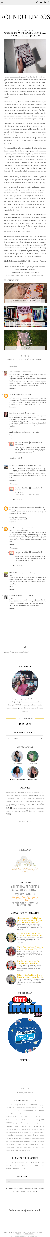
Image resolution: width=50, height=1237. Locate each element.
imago (29, 1126)
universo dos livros (32, 1147)
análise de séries (25, 792)
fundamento (25, 1120)
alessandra (20, 1163)
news (22, 801)
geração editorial (19, 1123)
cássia (15, 1166)
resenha (39, 359)
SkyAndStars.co (33, 1236)
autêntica (13, 1108)
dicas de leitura (11, 795)
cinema (37, 792)
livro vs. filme (20, 798)
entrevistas (24, 795)
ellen (23, 1166)
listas (10, 798)
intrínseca (29, 359)
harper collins (20, 1126)
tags (23, 811)
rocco (39, 1141)
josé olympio (21, 1129)
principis (15, 1141)
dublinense (16, 1117)
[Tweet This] (25, 356)
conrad (42, 1114)
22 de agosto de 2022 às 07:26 (26, 413)
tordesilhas (19, 1147)
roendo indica (31, 808)
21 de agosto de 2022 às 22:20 (22, 372)
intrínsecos (9, 1129)
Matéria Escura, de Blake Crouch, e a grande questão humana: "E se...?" (30, 948)
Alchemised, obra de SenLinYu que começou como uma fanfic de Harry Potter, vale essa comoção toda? (29, 920)
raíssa (21, 1169)
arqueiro (33, 1105)
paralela (32, 1135)
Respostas (14, 439)
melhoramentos (10, 1132)
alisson (27, 1163)
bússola (13, 1111)
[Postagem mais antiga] (44, 647)
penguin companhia (13, 1138)
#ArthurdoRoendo (11, 792)
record (33, 1141)
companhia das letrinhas (14, 1114)
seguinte (18, 1144)
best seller (40, 1108)
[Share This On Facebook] (21, 356)
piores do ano (39, 801)
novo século (18, 1135)
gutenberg (40, 1123)
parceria (29, 801)
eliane (11, 394)
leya (32, 1129)
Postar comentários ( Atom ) (19, 652)
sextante (25, 1144)
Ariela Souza (13, 528)
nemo (17, 1132)
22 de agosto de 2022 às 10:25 (32, 465)
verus (16, 1150)
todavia (13, 1147)
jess (36, 1166)
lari (43, 1166)
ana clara (18, 359)
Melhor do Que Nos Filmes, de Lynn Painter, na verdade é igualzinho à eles (30, 976)
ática (29, 1150)
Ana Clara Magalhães (21, 443)
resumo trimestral (18, 808)
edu (19, 1166)
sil (24, 1169)
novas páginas (34, 1132)
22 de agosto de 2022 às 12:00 (35, 507)
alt (22, 1105)
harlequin (9, 1126)
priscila (16, 1169)
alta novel (26, 1105)
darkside (9, 1117)
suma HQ (38, 1144)
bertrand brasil (31, 1108)
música (15, 801)
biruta (7, 1111)
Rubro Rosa (12, 413)
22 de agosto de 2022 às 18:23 (26, 528)
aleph (12, 1105)
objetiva (26, 1135)
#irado (8, 1105)
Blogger (30, 1234)
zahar (26, 1150)
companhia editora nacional (31, 1114)
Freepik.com (31, 1191)
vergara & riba (10, 1150)
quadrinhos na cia (24, 1141)
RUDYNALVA (13, 573)
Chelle (11, 372)
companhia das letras (33, 1111)
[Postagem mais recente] (5, 647)
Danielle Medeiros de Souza (17, 507)
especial (32, 795)
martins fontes (39, 1129)
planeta (34, 1138)
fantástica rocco (10, 1120)
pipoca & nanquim (25, 1138)
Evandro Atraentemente (16, 465)
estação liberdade (39, 1117)
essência (30, 1117)
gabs (27, 1166)
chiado (19, 1111)
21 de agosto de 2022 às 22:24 (22, 394)
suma (31, 1144)
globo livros (31, 1123)
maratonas (31, 798)
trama (24, 1147)
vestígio (21, 1150)
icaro (31, 1166)
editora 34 (23, 1117)
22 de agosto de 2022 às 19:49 (26, 573)
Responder (12, 388)
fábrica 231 (34, 1120)
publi (28, 805)
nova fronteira (24, 1132)
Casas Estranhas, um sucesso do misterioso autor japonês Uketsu (28, 962)
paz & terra (40, 1135)
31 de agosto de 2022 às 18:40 (24, 595)
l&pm (28, 1129)
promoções (14, 804)
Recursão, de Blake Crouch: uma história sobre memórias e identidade (29, 934)
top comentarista (36, 811)
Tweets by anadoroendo (25, 1093)
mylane (9, 1169)
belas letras (21, 1108)
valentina (41, 1147)
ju (39, 1166)
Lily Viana (12, 595)
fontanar (18, 1120)
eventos (41, 795)
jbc (15, 1129)
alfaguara (18, 1105)
